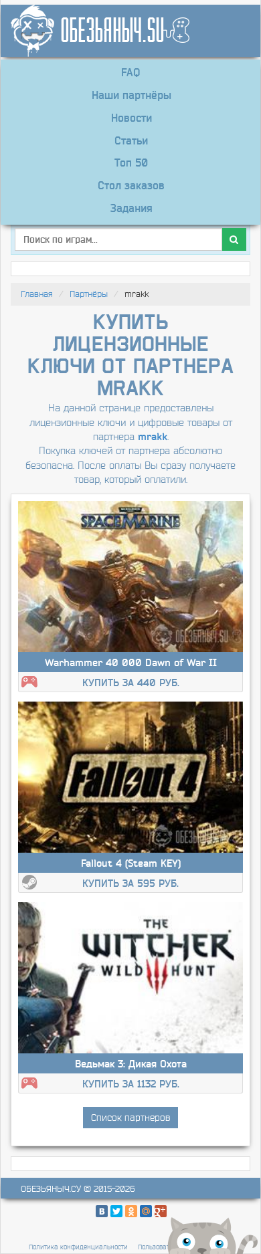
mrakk (152, 436)
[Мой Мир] (146, 1211)
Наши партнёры (131, 95)
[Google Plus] (161, 1211)
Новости (131, 118)
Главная (37, 294)
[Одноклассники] (131, 1211)
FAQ (130, 72)
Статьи (131, 140)
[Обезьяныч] (125, 31)
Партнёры (89, 294)
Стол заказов (131, 185)
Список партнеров (130, 1117)
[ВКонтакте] (102, 1211)
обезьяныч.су (51, 1189)
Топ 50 (131, 162)
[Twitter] (116, 1211)
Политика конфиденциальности (78, 1247)
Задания (131, 208)
